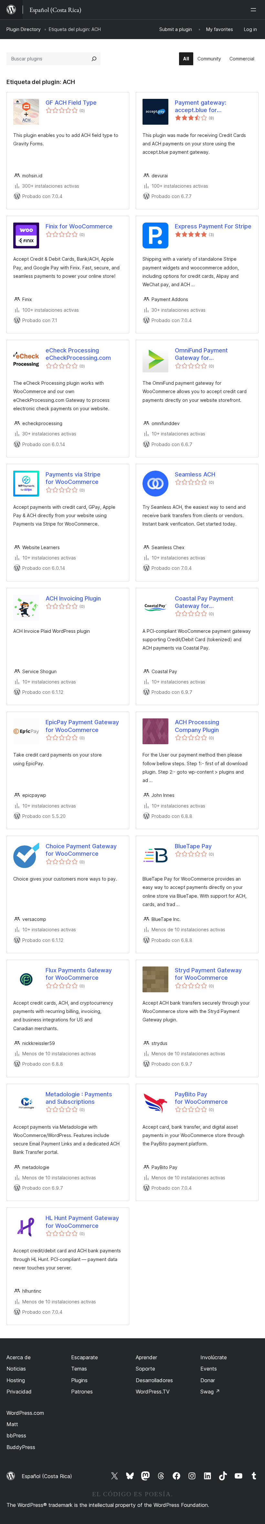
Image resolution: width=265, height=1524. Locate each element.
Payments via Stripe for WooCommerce (73, 478)
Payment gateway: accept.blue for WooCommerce (200, 106)
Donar (207, 1380)
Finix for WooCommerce (79, 226)
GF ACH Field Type (71, 102)
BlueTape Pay (193, 846)
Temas (79, 1368)
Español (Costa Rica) (47, 1476)
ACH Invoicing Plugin (73, 598)
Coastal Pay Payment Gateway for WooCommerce (204, 602)
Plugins (79, 1380)
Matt (12, 1424)
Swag (210, 1391)
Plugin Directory (23, 29)
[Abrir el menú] (254, 9)
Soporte (145, 1368)
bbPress (16, 1435)
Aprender (146, 1357)
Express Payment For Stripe (213, 226)
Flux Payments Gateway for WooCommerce (79, 974)
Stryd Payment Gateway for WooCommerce (208, 974)
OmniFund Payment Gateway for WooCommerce (201, 354)
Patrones (82, 1391)
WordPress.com (25, 1413)
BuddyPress (20, 1447)
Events (208, 1368)
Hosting (15, 1380)
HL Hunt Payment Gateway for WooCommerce (82, 1222)
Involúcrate (213, 1357)
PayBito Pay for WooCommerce (201, 1098)
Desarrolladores (154, 1380)
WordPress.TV (153, 1391)
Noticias (16, 1368)
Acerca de (18, 1357)
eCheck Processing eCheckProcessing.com (78, 354)
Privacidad (19, 1391)
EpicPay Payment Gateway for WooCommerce (82, 726)
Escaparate (84, 1357)
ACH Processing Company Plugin (197, 726)
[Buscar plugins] (94, 58)
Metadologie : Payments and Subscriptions (79, 1098)
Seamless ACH (195, 474)
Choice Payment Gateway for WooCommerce (81, 850)
